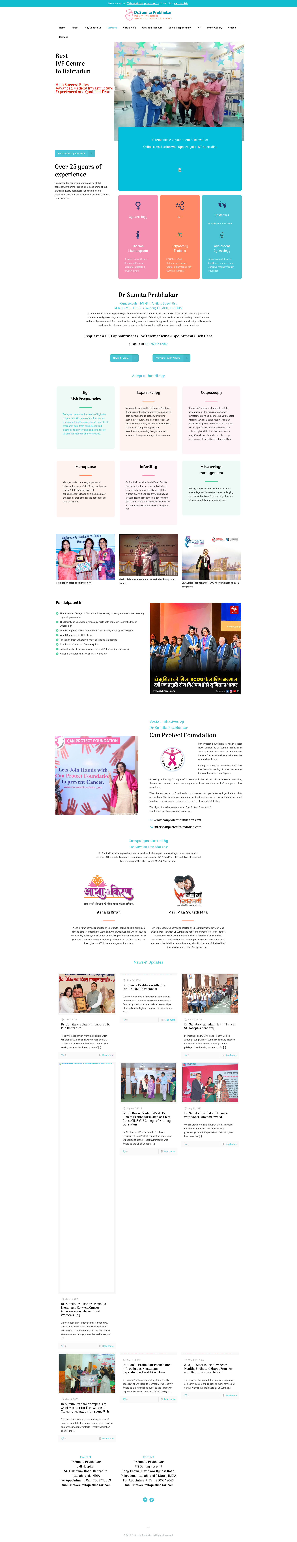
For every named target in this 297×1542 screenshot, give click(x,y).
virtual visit (181, 3)
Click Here (203, 336)
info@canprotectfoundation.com (177, 827)
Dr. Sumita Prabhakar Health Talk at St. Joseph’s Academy (210, 1026)
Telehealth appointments (143, 3)
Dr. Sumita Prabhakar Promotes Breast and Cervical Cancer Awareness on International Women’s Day (83, 1309)
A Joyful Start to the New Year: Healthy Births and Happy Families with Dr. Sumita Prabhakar (208, 1368)
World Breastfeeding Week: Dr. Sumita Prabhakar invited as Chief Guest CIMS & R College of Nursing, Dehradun (147, 1119)
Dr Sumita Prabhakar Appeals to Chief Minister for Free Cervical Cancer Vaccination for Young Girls (85, 1408)
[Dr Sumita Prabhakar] (148, 15)
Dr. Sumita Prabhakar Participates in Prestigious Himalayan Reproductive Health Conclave (147, 1368)
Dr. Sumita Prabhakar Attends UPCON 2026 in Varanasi (144, 987)
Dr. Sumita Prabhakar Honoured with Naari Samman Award (207, 1115)
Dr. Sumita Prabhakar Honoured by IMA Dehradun (85, 1026)
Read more (108, 1055)
